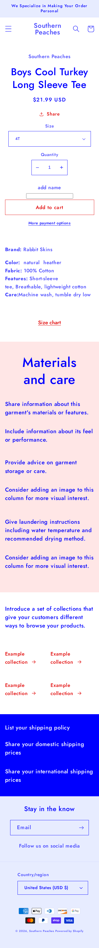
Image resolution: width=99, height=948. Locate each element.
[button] (8, 29)
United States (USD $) (46, 888)
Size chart (49, 322)
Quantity (49, 155)
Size (49, 126)
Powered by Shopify (69, 931)
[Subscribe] (81, 828)
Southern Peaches (42, 931)
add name (49, 187)
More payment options (49, 223)
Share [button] (53, 114)
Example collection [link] (16, 657)
